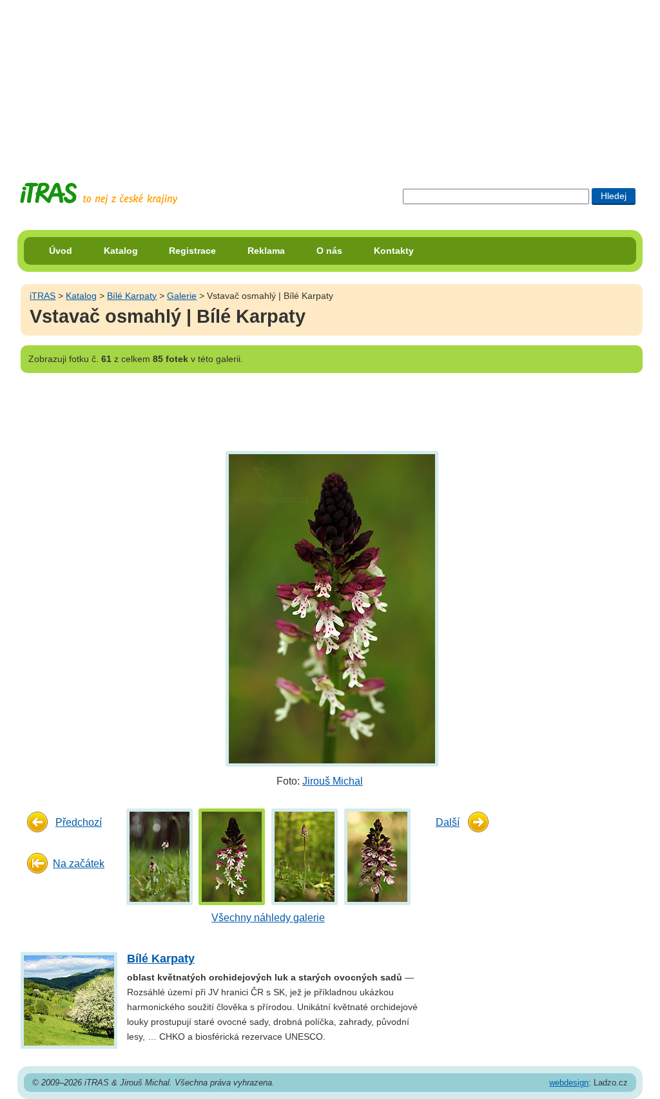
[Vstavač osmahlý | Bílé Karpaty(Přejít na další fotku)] (330, 607)
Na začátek (78, 863)
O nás (329, 250)
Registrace (192, 250)
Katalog (121, 250)
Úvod (60, 250)
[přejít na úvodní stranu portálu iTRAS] (98, 193)
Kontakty (394, 250)
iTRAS (42, 296)
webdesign (568, 1082)
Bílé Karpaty (132, 296)
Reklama (266, 250)
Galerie (182, 296)
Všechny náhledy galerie (268, 917)
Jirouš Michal (332, 781)
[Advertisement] (330, 80)
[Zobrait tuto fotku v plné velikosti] (159, 856)
